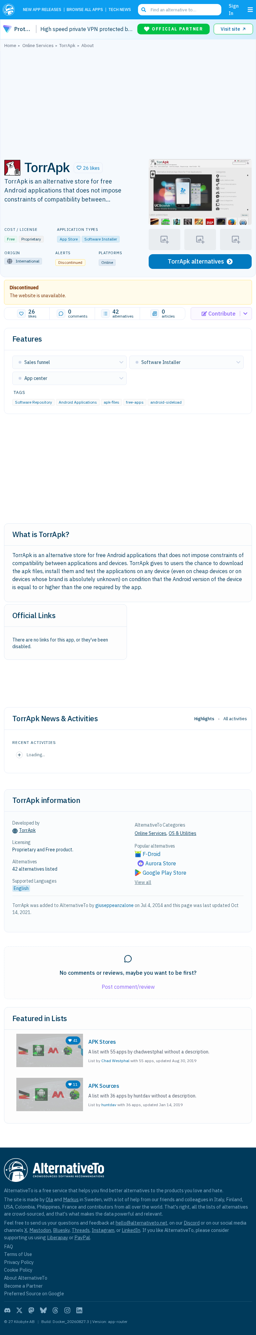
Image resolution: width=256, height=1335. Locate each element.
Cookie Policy (18, 1270)
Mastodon (40, 1230)
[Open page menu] (250, 10)
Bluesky (61, 1230)
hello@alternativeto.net (141, 1223)
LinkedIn (131, 1230)
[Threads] (55, 1310)
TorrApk (27, 830)
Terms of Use (18, 1254)
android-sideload (166, 402)
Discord (192, 1223)
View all (143, 882)
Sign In (234, 9)
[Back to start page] (10, 10)
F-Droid (151, 854)
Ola (49, 1199)
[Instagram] (67, 1310)
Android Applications (78, 402)
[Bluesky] (43, 1310)
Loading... (36, 755)
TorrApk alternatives (196, 261)
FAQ (8, 1246)
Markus (71, 1199)
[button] (88, 167)
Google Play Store (164, 872)
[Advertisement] (128, 101)
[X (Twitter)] (19, 1310)
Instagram (103, 1230)
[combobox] (179, 9)
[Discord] (7, 1310)
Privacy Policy (19, 1262)
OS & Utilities (182, 833)
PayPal (82, 1237)
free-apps (135, 402)
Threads (81, 1230)
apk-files (111, 402)
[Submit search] (143, 9)
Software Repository (33, 402)
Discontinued (24, 288)
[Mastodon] (31, 1310)
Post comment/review (128, 986)
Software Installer (100, 239)
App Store (69, 239)
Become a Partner (23, 1286)
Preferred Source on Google (34, 1293)
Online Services (150, 833)
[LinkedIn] (79, 1310)
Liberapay (57, 1237)
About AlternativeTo (25, 1278)
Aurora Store (160, 863)
